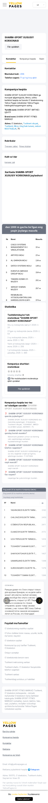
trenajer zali (10, 162)
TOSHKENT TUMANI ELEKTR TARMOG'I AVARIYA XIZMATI (24, 575)
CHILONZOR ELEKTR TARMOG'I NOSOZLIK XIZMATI (24, 517)
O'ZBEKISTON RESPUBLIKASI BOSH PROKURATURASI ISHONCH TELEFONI (24, 524)
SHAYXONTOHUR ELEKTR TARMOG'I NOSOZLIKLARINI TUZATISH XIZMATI (24, 553)
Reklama (6, 749)
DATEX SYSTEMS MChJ (21, 266)
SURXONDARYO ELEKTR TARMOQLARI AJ (24, 568)
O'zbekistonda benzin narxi (17, 657)
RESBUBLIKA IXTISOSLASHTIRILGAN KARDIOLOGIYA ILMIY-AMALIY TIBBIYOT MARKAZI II (21, 300)
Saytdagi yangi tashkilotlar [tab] (13, 497)
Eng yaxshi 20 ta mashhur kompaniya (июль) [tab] (19, 490)
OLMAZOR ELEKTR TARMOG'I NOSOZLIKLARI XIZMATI (24, 532)
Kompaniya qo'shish (11, 755)
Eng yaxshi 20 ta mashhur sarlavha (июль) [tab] (19, 493)
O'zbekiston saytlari (13, 640)
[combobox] (39, 4)
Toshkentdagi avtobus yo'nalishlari (20, 679)
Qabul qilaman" (24, 799)
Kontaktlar (7, 743)
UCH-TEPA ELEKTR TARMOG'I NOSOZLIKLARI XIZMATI (24, 539)
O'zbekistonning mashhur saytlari (19, 628)
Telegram (35, 769)
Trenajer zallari (11, 146)
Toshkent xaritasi (12, 674)
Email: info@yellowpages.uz (15, 764)
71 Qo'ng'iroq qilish (28, 78)
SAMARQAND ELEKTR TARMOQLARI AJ (24, 561)
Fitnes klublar (25, 146)
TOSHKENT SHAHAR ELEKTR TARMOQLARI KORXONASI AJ (24, 546)
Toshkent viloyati (30, 123)
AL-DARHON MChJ (19, 260)
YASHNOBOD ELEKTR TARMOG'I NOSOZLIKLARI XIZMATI (24, 510)
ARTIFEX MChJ (17, 255)
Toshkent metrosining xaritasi (17, 662)
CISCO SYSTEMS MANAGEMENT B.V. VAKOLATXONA (19, 247)
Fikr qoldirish (13, 46)
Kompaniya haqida (11, 737)
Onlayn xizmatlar (12, 653)
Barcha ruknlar (9, 731)
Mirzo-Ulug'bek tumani (24, 126)
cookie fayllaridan (19, 794)
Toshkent (9, 126)
